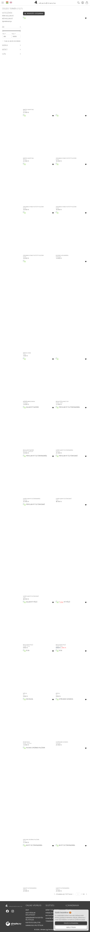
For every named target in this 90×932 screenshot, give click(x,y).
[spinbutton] (7, 36)
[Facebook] (7, 911)
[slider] (2, 30)
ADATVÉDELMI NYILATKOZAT (30, 914)
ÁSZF (27, 910)
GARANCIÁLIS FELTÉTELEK (34, 925)
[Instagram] (12, 911)
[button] (12, 26)
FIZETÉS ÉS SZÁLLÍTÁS (33, 923)
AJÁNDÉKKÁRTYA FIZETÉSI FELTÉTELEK (34, 919)
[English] (10, 2)
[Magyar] (7, 2)
